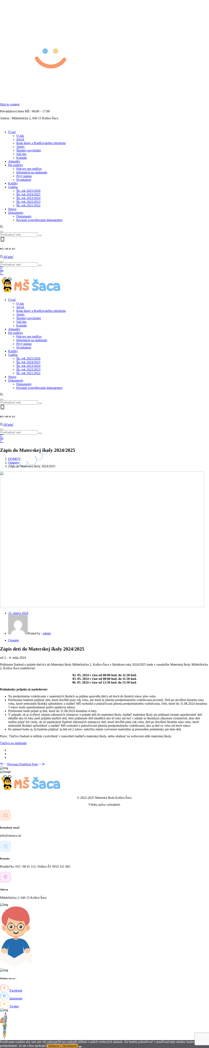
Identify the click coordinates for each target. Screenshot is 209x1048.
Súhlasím (53, 1045)
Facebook (15, 990)
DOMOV (14, 459)
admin (47, 633)
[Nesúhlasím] (80, 1046)
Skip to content (9, 104)
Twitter (14, 1006)
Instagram (15, 998)
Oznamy (13, 462)
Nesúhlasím (70, 1045)
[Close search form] (1, 231)
